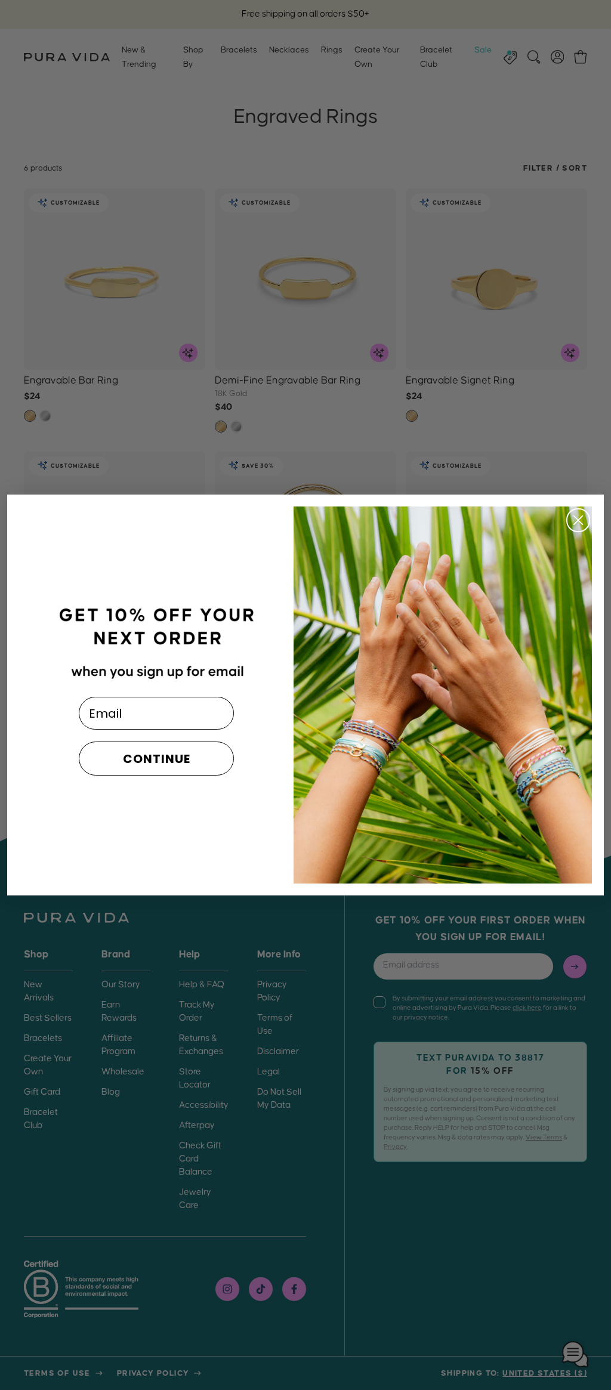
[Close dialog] (578, 520)
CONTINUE (156, 758)
